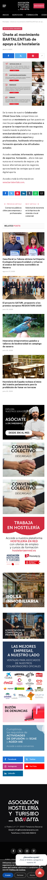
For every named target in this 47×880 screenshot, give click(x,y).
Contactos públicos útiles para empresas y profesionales (12, 210)
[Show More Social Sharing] (41, 55)
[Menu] (4, 6)
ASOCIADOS (39, 6)
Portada (6, 22)
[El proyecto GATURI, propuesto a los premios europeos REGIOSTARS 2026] (23, 287)
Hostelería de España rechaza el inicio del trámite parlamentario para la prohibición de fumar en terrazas (22, 385)
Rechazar (20, 875)
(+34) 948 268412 (28, 833)
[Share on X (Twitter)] (21, 55)
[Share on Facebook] (8, 55)
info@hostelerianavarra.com (26, 830)
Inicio (6, 15)
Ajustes (32, 875)
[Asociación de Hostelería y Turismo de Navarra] (23, 6)
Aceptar (8, 875)
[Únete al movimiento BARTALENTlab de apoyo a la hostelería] (23, 105)
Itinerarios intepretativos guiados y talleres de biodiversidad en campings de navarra (22, 344)
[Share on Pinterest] (33, 55)
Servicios (17, 15)
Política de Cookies (17, 870)
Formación (32, 15)
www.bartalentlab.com (13, 182)
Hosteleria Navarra (12, 28)
